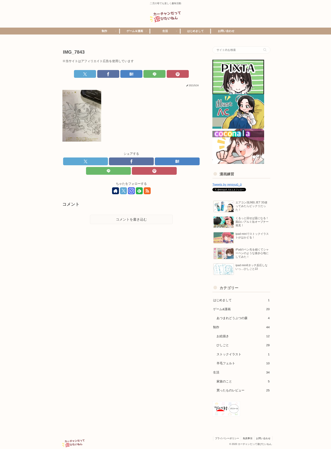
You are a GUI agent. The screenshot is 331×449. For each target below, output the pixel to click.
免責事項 (247, 438)
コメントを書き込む (131, 219)
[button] (265, 50)
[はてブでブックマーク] (131, 74)
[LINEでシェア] (154, 74)
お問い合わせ (263, 438)
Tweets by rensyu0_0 (227, 184)
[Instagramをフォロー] (131, 190)
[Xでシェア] (85, 74)
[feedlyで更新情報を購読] (139, 190)
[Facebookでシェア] (108, 74)
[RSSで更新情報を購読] (147, 190)
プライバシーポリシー (227, 438)
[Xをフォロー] (123, 190)
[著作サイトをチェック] (115, 190)
